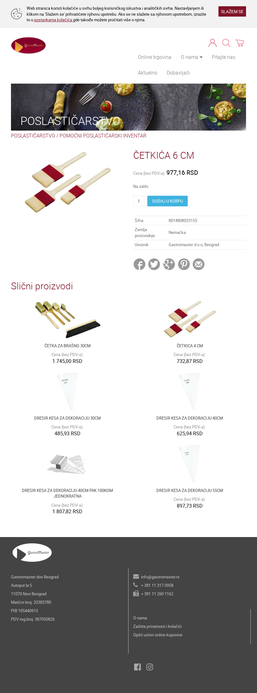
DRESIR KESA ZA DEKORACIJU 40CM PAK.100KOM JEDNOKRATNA (67, 493)
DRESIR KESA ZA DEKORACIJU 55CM (189, 490)
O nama (140, 618)
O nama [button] (190, 57)
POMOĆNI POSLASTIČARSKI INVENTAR (103, 135)
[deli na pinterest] (183, 264)
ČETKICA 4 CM (190, 346)
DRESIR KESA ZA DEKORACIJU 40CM (189, 418)
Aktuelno (147, 72)
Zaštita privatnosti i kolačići (157, 626)
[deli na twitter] (154, 264)
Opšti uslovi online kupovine (157, 635)
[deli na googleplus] (169, 264)
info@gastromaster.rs (160, 577)
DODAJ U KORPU (167, 201)
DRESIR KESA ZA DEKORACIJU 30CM (67, 418)
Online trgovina (154, 57)
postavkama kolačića (53, 20)
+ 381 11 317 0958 (157, 585)
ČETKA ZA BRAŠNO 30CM (68, 346)
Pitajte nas (223, 57)
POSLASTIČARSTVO (33, 135)
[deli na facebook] (140, 264)
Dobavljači (178, 72)
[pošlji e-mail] (198, 264)
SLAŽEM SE (232, 11)
